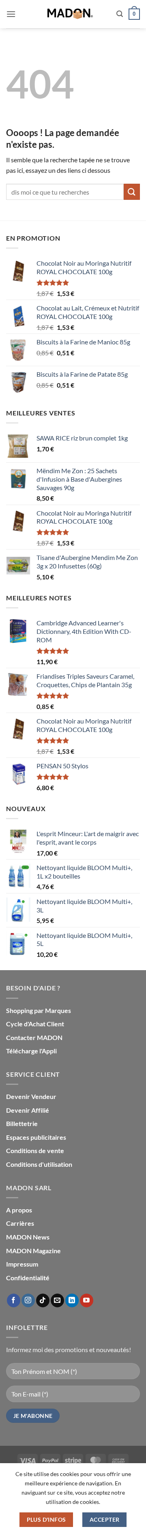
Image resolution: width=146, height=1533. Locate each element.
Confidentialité (27, 1277)
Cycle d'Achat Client (35, 1024)
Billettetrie (22, 1123)
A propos (19, 1210)
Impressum (22, 1264)
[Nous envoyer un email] (57, 1300)
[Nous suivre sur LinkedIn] (72, 1300)
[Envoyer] (132, 191)
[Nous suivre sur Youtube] (86, 1300)
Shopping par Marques (38, 1010)
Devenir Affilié (27, 1110)
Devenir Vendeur (31, 1096)
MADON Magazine (33, 1250)
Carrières (20, 1223)
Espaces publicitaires (36, 1137)
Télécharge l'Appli (31, 1051)
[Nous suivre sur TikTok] (42, 1300)
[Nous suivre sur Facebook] (13, 1300)
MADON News (27, 1237)
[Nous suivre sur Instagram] (28, 1300)
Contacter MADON (34, 1037)
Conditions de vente (35, 1150)
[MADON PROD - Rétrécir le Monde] (69, 14)
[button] (11, 14)
